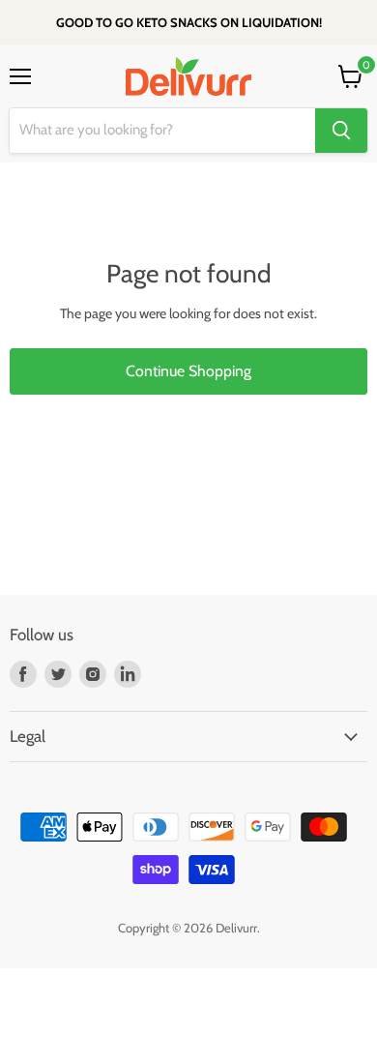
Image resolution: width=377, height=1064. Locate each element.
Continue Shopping (188, 371)
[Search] (341, 130)
